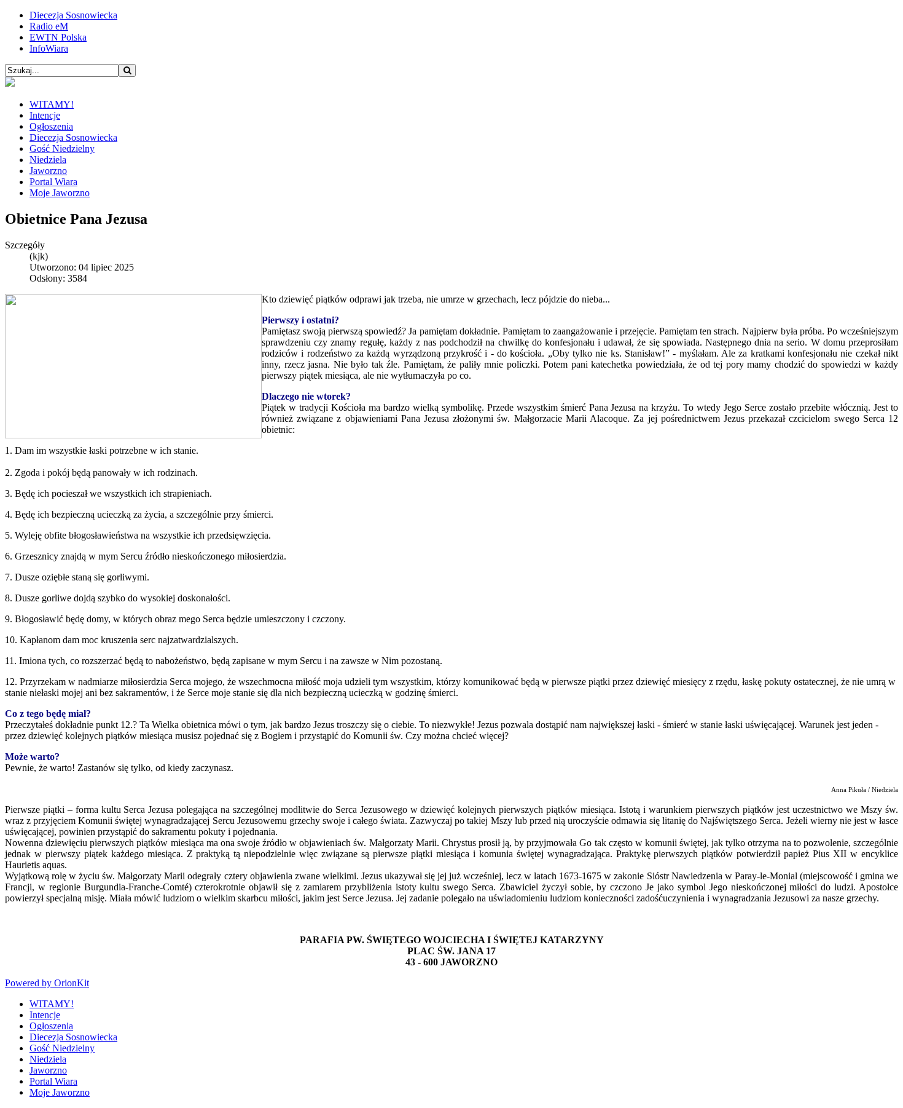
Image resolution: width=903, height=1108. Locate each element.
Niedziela (47, 159)
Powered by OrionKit (47, 983)
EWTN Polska (58, 37)
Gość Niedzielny (62, 148)
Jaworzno (48, 170)
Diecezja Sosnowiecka (73, 15)
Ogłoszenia (51, 126)
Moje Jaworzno (59, 193)
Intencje (44, 115)
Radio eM (48, 26)
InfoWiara (48, 48)
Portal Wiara (53, 181)
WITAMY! (51, 104)
